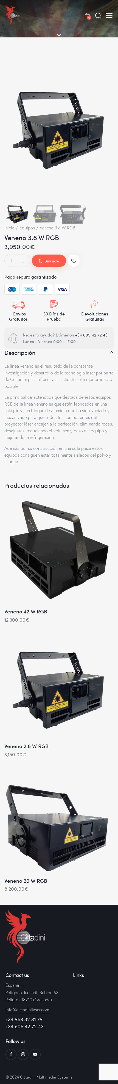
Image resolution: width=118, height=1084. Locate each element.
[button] (109, 15)
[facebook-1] (10, 1054)
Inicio (9, 228)
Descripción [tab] (19, 352)
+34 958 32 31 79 (24, 1019)
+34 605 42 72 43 (92, 335)
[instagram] (23, 1054)
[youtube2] (35, 1054)
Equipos (27, 228)
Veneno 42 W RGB (25, 611)
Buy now (51, 261)
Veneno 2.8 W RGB (26, 746)
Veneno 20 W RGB (25, 880)
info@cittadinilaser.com (27, 1009)
